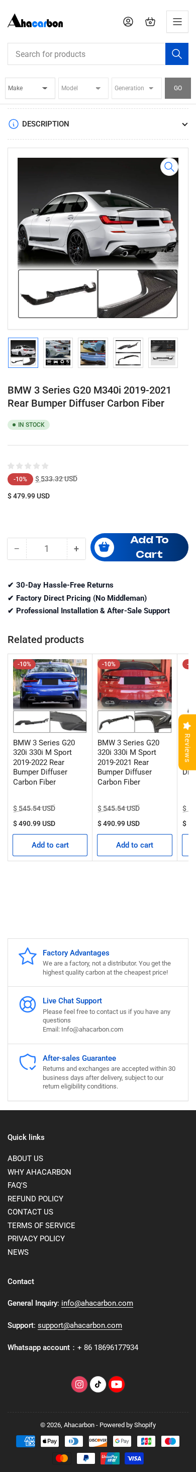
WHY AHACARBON (39, 1172)
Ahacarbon (79, 1425)
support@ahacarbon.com (80, 1325)
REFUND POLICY (35, 1198)
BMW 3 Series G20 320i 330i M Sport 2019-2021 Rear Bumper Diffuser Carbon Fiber (128, 762)
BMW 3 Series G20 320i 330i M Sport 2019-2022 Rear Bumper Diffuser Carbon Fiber (44, 762)
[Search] (177, 54)
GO (178, 88)
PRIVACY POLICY (36, 1238)
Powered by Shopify (128, 1425)
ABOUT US (25, 1158)
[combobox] (98, 54)
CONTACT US (30, 1212)
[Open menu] (177, 22)
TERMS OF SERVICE (41, 1225)
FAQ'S (17, 1185)
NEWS (18, 1252)
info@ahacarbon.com (97, 1303)
